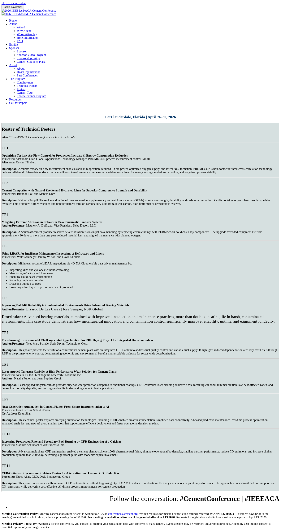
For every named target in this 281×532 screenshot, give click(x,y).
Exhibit (13, 44)
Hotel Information (27, 37)
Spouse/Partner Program (31, 96)
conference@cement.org (123, 513)
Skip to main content (14, 3)
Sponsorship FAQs (28, 58)
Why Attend (24, 30)
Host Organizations (28, 72)
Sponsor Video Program (31, 54)
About (13, 65)
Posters (21, 89)
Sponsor (14, 48)
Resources (15, 99)
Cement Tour (25, 92)
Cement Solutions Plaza (31, 61)
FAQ (20, 41)
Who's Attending (27, 34)
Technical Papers (27, 85)
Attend (13, 24)
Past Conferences (27, 75)
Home (13, 20)
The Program (17, 78)
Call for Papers (18, 102)
